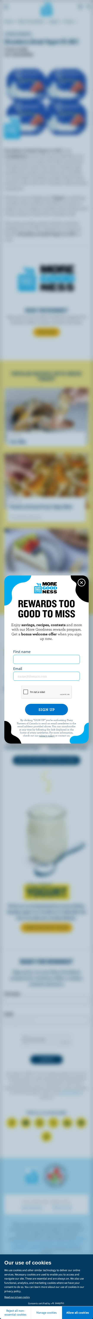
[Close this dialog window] (81, 582)
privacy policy (47, 735)
